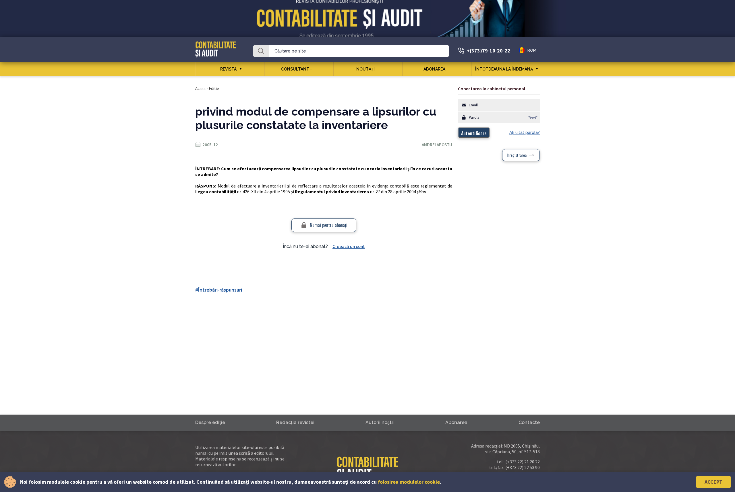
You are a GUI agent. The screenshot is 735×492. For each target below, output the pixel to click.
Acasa (200, 88)
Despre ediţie (210, 422)
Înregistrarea (517, 155)
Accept (713, 482)
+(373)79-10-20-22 (488, 50)
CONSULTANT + (296, 69)
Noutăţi (365, 69)
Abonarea (434, 69)
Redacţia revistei (295, 422)
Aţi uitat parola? (524, 132)
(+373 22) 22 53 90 (522, 467)
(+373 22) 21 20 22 (522, 461)
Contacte (529, 422)
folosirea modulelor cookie (409, 482)
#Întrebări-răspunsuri (218, 289)
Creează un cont (348, 246)
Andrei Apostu (437, 144)
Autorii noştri (379, 422)
